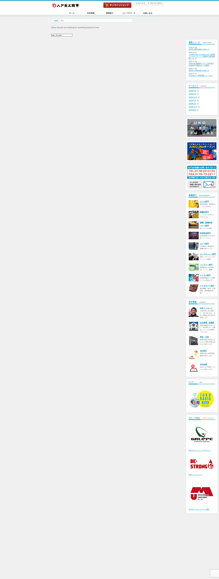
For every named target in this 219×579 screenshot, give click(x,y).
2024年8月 (192, 110)
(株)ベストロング (195, 475)
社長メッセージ (206, 308)
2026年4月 (192, 94)
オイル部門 (204, 202)
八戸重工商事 (65, 5)
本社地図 (203, 364)
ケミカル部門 (205, 275)
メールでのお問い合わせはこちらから (201, 184)
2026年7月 (192, 91)
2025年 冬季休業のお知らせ (199, 70)
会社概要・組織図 (207, 323)
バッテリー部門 (206, 265)
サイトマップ (138, 3)
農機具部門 (204, 212)
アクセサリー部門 (207, 286)
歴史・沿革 (204, 337)
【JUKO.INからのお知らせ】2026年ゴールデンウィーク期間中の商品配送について (202, 56)
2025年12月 (193, 97)
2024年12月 (193, 107)
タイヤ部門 (204, 244)
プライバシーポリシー (156, 3)
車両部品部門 (205, 233)
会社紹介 (203, 351)
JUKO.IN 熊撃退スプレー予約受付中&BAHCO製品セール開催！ (201, 64)
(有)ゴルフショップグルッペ (200, 450)
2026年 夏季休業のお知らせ (199, 49)
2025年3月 (192, 104)
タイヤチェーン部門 (208, 254)
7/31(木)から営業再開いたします (201, 76)
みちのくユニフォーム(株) (199, 509)
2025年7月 (192, 100)
